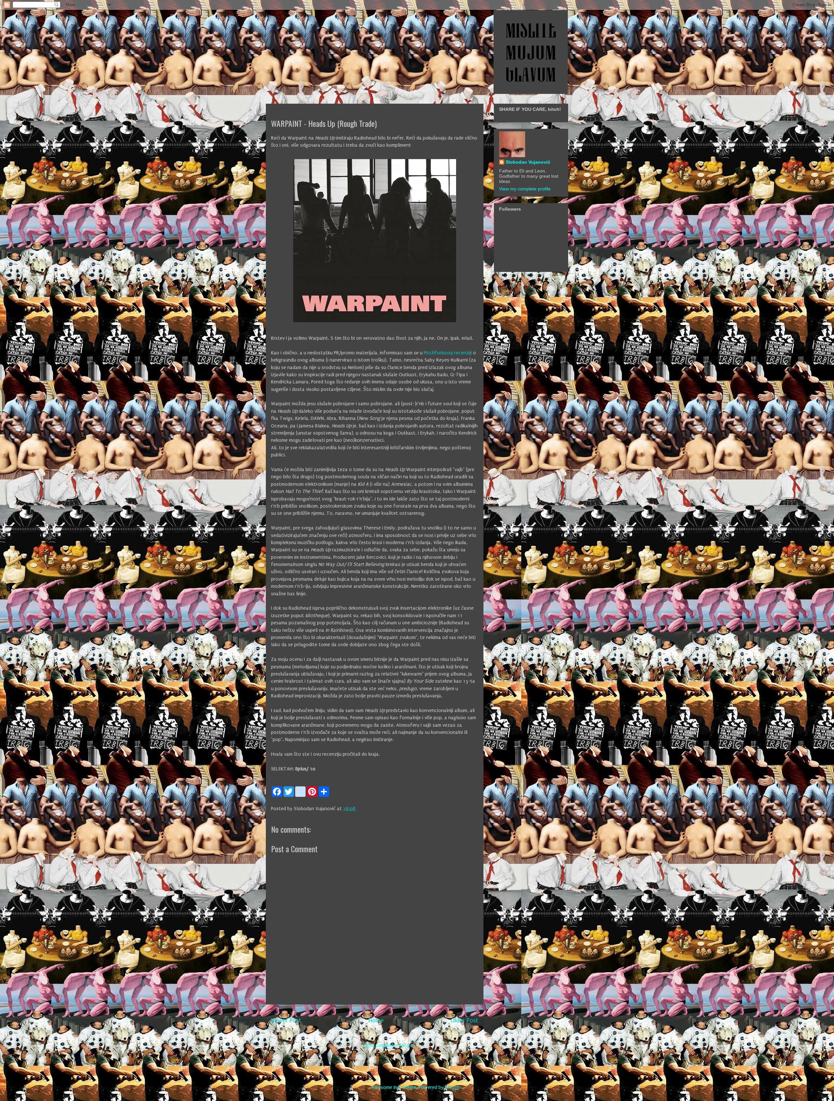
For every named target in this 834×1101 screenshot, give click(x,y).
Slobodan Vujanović (528, 162)
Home (376, 1020)
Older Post (464, 1020)
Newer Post (286, 1020)
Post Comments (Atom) (390, 1045)
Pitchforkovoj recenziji (448, 353)
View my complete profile (525, 188)
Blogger (453, 1087)
